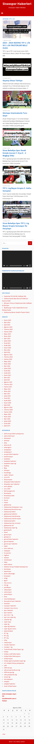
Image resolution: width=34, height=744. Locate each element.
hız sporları (7, 553)
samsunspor (8, 592)
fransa (6, 500)
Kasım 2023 (7, 320)
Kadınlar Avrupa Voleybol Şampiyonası (16, 567)
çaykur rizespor (9, 475)
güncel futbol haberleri (11, 539)
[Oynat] (4, 265)
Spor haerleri (8, 613)
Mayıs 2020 (7, 414)
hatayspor (7, 551)
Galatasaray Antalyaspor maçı (13, 507)
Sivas (5, 597)
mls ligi (6, 585)
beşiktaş (6, 466)
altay (5, 443)
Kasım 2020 (7, 403)
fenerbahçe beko (9, 496)
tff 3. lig (6, 638)
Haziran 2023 (8, 332)
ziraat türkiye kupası (10, 686)
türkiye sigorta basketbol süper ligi (14, 661)
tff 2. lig (6, 636)
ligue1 (6, 580)
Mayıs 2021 (7, 389)
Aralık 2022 (7, 345)
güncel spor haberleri (10, 544)
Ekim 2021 (7, 377)
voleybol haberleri (9, 684)
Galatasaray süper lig (10, 528)
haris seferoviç (8, 548)
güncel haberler (9, 541)
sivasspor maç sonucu (11, 608)
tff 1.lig (6, 633)
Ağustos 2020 (8, 407)
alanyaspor (7, 438)
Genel (6, 532)
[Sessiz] (27, 265)
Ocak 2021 (7, 398)
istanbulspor (8, 560)
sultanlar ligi (8, 619)
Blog (5, 468)
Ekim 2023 (7, 322)
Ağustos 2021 (8, 382)
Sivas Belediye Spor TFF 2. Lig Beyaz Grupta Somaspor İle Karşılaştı (16, 226)
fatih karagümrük (9, 491)
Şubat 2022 (7, 368)
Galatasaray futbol (9, 512)
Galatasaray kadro (9, 521)
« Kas (3, 734)
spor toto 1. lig (8, 615)
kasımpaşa (7, 569)
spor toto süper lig (10, 617)
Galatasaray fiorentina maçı (12, 509)
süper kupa (7, 622)
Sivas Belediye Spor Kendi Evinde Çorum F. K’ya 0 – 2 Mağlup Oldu (14, 153)
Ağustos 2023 (8, 327)
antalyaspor (7, 450)
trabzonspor (8, 642)
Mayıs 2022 (7, 361)
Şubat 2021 (7, 396)
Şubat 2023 (7, 341)
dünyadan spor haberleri (11, 484)
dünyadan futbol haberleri (12, 482)
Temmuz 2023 (8, 329)
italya (5, 562)
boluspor (7, 470)
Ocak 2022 (7, 371)
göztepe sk (7, 537)
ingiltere (6, 555)
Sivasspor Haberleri (17, 4)
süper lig (6, 624)
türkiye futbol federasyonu (12, 656)
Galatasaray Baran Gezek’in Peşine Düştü (16, 312)
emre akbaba (8, 486)
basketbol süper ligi (10, 463)
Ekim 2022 (7, 350)
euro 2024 (7, 489)
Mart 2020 (7, 419)
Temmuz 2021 (8, 384)
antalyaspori (8, 452)
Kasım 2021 (7, 375)
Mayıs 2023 (7, 334)
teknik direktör (8, 631)
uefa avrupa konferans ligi (12, 670)
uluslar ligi (7, 677)
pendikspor (7, 587)
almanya (6, 440)
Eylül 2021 (7, 380)
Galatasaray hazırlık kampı (12, 516)
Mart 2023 (7, 338)
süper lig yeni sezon (10, 629)
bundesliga (7, 473)
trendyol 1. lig (8, 647)
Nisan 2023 (7, 336)
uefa (5, 665)
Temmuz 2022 (8, 357)
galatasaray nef (8, 525)
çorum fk (6, 477)
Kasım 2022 (7, 348)
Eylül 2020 (7, 405)
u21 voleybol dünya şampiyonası (14, 663)
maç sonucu (8, 583)
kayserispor (7, 571)
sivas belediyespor (9, 599)
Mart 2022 (7, 366)
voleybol (6, 681)
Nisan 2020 (7, 416)
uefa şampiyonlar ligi (10, 675)
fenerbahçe (7, 493)
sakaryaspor (8, 590)
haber (6, 546)
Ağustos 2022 (8, 355)
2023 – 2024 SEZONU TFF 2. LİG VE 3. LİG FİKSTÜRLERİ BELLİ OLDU (16, 45)
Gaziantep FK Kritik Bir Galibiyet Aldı (15, 296)
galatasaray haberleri (10, 514)
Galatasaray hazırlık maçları (12, 518)
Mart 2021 (7, 394)
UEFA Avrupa (8, 668)
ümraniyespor (8, 679)
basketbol (7, 459)
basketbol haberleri (10, 461)
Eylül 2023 (7, 325)
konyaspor (7, 576)
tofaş (5, 640)
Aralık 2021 (7, 373)
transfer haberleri (9, 645)
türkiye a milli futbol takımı (12, 654)
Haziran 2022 (8, 359)
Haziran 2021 (8, 387)
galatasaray (7, 505)
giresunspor (8, 535)
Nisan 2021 (7, 391)
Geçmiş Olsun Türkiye (12, 80)
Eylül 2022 (7, 352)
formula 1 (7, 498)
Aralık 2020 (7, 400)
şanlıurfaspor (8, 594)
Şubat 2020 (7, 421)
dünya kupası (8, 479)
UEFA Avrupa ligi (9, 672)
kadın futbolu (8, 564)
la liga (6, 578)
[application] (17, 259)
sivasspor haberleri (10, 606)
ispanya (6, 557)
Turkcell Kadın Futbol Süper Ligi (13, 649)
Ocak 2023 (7, 343)
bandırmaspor (8, 456)
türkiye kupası (8, 658)
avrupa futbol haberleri (11, 454)
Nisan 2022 (7, 364)
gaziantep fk (7, 530)
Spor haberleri (8, 610)
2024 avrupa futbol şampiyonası (14, 434)
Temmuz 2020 (8, 410)
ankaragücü (7, 447)
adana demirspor (9, 436)
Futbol (6, 502)
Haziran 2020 (8, 412)
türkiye (6, 652)
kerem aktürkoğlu (9, 574)
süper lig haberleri (9, 626)
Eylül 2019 (7, 426)
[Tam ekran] (30, 265)
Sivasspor (7, 603)
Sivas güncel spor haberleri (12, 601)
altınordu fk (7, 445)
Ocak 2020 (7, 423)
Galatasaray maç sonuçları (12, 523)
